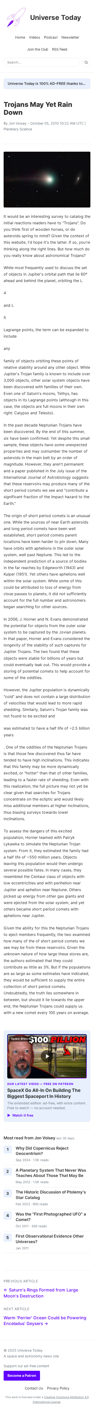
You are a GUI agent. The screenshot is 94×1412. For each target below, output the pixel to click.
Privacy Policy (58, 1388)
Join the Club (37, 49)
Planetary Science (18, 129)
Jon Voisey (18, 123)
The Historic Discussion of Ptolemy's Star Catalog (51, 1195)
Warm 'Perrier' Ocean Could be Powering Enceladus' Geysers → (45, 1320)
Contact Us (34, 1388)
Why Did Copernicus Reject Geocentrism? (42, 1151)
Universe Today (55, 17)
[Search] (86, 62)
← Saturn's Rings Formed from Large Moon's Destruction (41, 1292)
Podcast (51, 37)
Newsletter (70, 37)
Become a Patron (21, 1375)
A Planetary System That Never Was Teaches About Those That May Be (51, 1173)
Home (20, 37)
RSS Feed (59, 49)
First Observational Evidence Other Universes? (50, 1239)
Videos (34, 37)
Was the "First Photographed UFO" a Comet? (51, 1217)
